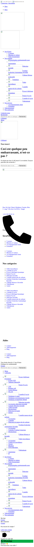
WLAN (10, 392)
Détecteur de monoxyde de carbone (18, 422)
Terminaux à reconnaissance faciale (18, 398)
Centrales (11, 420)
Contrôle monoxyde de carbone (18, 87)
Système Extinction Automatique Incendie (18, 71)
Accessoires (11, 419)
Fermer (3, 366)
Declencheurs (12, 409)
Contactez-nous (5, 113)
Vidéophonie (26, 101)
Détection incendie (12, 275)
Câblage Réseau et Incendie (14, 282)
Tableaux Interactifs (14, 382)
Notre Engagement (14, 57)
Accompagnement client (15, 104)
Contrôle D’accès (27, 98)
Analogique (11, 452)
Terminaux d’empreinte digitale (17, 399)
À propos (11, 53)
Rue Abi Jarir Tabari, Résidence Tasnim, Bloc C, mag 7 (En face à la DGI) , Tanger (16, 208)
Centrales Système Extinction (17, 430)
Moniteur (11, 446)
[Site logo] (12, 30)
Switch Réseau (12, 390)
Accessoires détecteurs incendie (17, 404)
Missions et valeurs (14, 55)
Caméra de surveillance (15, 442)
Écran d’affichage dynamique (15, 272)
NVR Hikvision (13, 447)
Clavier (10, 444)
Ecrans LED (12, 380)
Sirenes (10, 412)
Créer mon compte (6, 530)
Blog (7, 349)
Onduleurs (16, 79)
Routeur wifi (12, 388)
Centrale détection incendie (16, 406)
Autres (8, 286)
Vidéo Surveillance (12, 269)
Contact (8, 346)
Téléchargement (11, 347)
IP (9, 453)
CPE (9, 386)
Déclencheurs (12, 432)
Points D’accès (26, 96)
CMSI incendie (12, 407)
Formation (11, 106)
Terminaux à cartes (14, 396)
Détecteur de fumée (14, 411)
